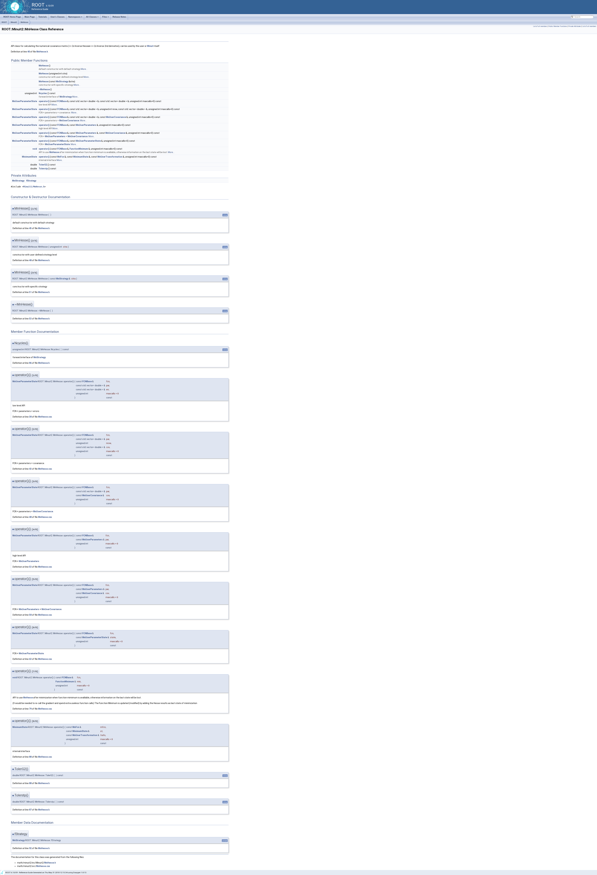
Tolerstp (43, 168)
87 (30, 809)
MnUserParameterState (24, 101)
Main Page (30, 17)
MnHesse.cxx (45, 416)
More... (84, 69)
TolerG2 (43, 164)
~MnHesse (44, 89)
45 (30, 228)
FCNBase (62, 101)
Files (105, 18)
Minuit (150, 46)
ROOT (4, 22)
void (34, 149)
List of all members (540, 26)
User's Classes (58, 17)
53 (30, 318)
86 (30, 363)
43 (30, 469)
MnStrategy (62, 81)
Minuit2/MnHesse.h (33, 186)
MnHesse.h (42, 51)
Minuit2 (14, 22)
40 (28, 51)
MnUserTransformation (109, 157)
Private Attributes (574, 26)
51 (30, 292)
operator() (44, 101)
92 (30, 848)
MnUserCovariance (116, 117)
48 (30, 260)
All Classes (92, 18)
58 (30, 615)
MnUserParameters (86, 125)
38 (30, 416)
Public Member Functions (557, 26)
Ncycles (43, 93)
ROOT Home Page (12, 17)
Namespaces (75, 18)
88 (30, 757)
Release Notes (119, 17)
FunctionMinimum (78, 149)
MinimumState (29, 157)
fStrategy (31, 180)
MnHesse (24, 22)
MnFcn (60, 157)
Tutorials (42, 17)
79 (30, 709)
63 (30, 659)
